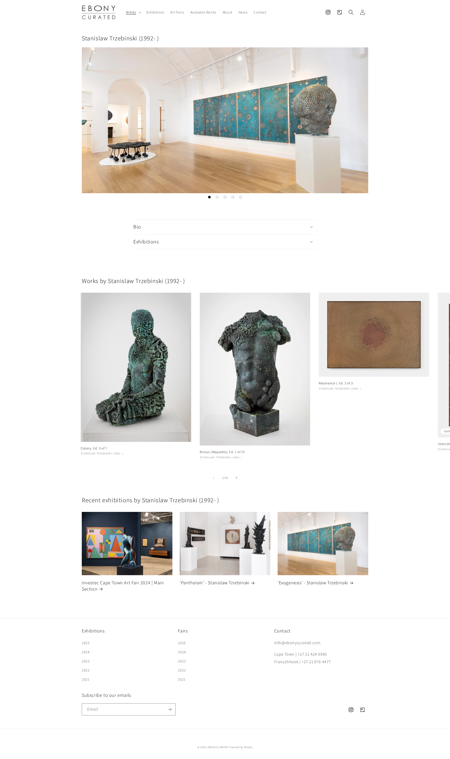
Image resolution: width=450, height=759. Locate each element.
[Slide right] (236, 478)
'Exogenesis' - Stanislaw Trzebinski (313, 583)
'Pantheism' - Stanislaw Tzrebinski (214, 583)
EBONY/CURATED (218, 747)
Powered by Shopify (241, 747)
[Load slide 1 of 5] (209, 197)
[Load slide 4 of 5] (233, 197)
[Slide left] (213, 478)
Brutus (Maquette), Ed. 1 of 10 (222, 452)
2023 (86, 661)
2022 (86, 670)
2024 (86, 652)
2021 (85, 679)
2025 (86, 643)
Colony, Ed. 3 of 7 (94, 448)
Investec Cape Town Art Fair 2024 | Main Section (123, 586)
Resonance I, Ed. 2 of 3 (336, 383)
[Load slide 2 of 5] (217, 197)
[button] (133, 12)
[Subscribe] (169, 709)
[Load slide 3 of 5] (225, 197)
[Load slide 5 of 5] (241, 197)
